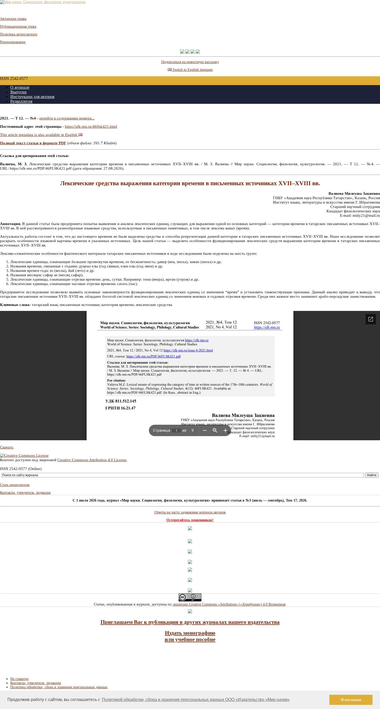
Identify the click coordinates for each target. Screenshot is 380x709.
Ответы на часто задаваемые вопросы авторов (190, 512)
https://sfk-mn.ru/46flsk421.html (91, 126)
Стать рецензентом (14, 485)
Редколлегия (21, 101)
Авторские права (13, 19)
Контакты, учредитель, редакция (25, 493)
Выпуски (18, 92)
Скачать (6, 447)
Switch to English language (192, 70)
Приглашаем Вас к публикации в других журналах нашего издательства (190, 622)
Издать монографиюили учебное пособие (190, 636)
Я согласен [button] (351, 700)
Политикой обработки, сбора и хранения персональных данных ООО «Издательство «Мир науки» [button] (196, 699)
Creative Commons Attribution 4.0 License (91, 460)
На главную (19, 679)
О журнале (19, 87)
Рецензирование (13, 42)
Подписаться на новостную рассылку (190, 62)
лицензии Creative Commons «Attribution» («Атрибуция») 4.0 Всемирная (229, 604)
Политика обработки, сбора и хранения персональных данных (59, 687)
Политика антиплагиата (18, 34)
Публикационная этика (18, 26)
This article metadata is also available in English (39, 135)
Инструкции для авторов (32, 96)
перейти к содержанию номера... (67, 118)
